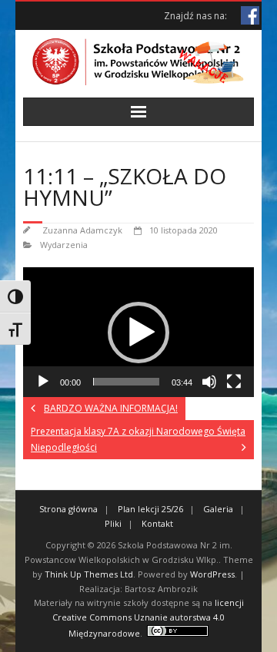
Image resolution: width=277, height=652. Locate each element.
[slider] (126, 382)
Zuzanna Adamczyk (82, 230)
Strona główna (68, 509)
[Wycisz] (209, 381)
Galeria (218, 509)
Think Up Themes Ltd (89, 574)
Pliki (113, 523)
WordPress (212, 574)
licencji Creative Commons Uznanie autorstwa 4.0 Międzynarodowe (148, 617)
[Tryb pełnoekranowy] (234, 381)
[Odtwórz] (43, 381)
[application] (138, 332)
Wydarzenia (64, 244)
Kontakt (157, 523)
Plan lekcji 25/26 (150, 509)
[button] (138, 332)
